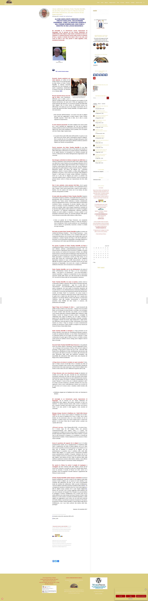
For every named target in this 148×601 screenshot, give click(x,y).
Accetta (120, 596)
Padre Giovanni (69, 16)
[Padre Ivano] (94, 45)
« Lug (94, 262)
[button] (145, 589)
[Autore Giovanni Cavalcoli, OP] (44, 13)
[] (84, 485)
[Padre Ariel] (97, 48)
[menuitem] (98, 2)
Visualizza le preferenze (141, 596)
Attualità (61, 16)
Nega (131, 596)
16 (107, 253)
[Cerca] (144, 2)
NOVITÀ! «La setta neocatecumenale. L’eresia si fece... (101, 131)
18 (96, 255)
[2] (52, 518)
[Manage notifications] (2, 599)
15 (105, 253)
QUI (61, 91)
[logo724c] (9, 2)
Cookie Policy (130, 598)
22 (105, 255)
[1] (52, 516)
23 (107, 255)
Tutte (64, 16)
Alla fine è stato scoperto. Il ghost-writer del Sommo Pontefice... (101, 155)
